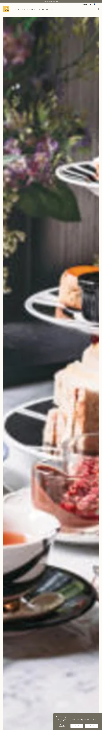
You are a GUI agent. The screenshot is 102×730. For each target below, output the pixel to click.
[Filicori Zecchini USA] (6, 9)
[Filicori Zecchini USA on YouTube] (90, 4)
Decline (91, 725)
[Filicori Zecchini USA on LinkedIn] (87, 4)
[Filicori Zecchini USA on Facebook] (83, 4)
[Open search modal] (91, 9)
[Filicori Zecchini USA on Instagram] (85, 4)
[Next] (62, 1)
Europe (97, 4)
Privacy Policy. (86, 721)
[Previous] (39, 1)
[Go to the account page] (94, 9)
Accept (77, 725)
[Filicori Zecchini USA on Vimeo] (89, 4)
